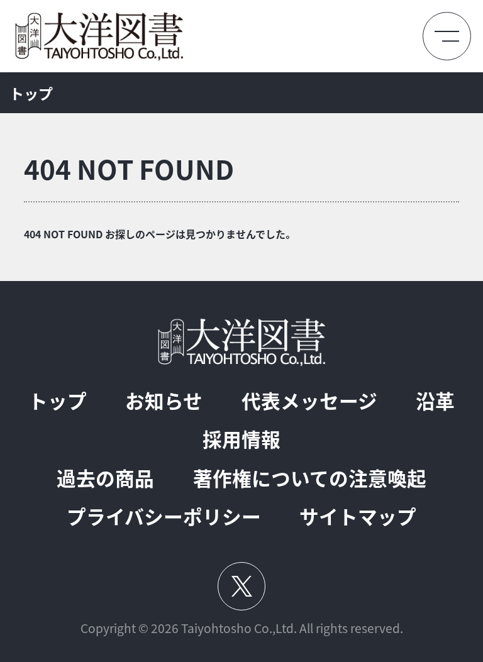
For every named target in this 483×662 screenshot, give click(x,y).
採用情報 (241, 439)
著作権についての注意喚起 (309, 478)
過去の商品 (105, 478)
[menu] (447, 36)
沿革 (435, 401)
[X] (241, 586)
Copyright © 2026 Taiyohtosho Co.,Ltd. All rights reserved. (241, 628)
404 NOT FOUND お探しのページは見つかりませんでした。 (158, 233)
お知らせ (164, 401)
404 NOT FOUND (129, 169)
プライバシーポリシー (164, 516)
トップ (31, 93)
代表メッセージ (309, 401)
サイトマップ (357, 516)
